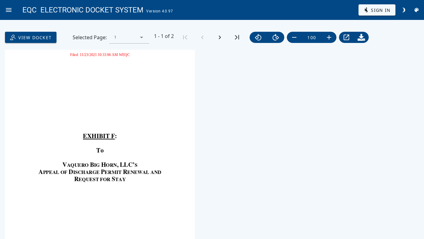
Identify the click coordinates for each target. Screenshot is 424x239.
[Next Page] (219, 37)
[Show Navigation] (8, 9)
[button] (141, 37)
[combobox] (129, 37)
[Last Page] (237, 37)
